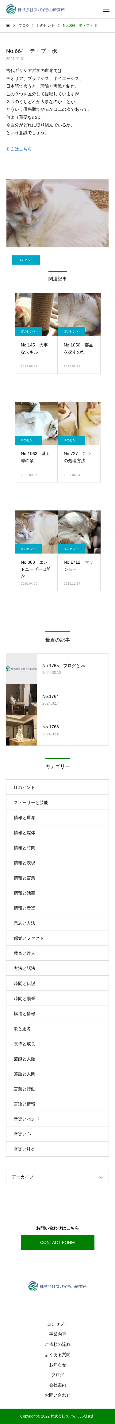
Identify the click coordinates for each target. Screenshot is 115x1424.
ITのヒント (26, 260)
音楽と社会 (24, 1149)
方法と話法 (24, 968)
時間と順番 (24, 998)
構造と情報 (24, 1013)
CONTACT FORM (57, 1242)
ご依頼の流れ (58, 1344)
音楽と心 (22, 1134)
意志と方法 (24, 923)
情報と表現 (24, 862)
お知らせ (57, 1364)
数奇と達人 (24, 953)
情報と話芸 (24, 892)
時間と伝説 (24, 983)
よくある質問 (58, 1354)
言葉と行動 (24, 1088)
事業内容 (57, 1334)
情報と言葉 (24, 877)
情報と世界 (24, 817)
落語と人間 (24, 1073)
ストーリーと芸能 (31, 802)
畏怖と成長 (24, 1043)
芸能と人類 (24, 1058)
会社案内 (57, 1384)
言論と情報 (24, 1104)
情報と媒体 (24, 832)
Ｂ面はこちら (19, 148)
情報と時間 (24, 847)
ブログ (57, 1374)
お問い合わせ (58, 1395)
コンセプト (57, 1324)
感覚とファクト (29, 938)
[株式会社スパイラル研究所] (35, 9)
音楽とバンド (27, 1119)
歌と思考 (22, 1028)
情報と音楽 (24, 908)
